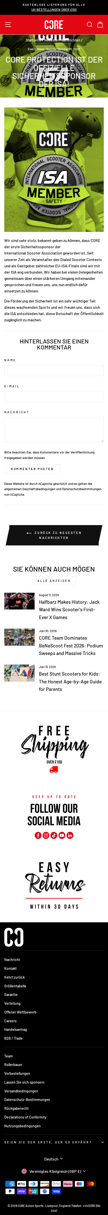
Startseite (33, 40)
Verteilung (12, 1003)
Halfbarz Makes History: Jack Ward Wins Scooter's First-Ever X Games (69, 609)
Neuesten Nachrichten (62, 40)
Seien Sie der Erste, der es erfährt (48, 1142)
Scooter (51, 49)
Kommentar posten (32, 469)
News (40, 49)
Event (31, 49)
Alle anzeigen (54, 580)
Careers (10, 1021)
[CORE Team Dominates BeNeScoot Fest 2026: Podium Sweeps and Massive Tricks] (19, 637)
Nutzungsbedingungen (22, 1126)
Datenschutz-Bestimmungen (27, 1099)
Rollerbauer (13, 1064)
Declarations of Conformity (25, 1117)
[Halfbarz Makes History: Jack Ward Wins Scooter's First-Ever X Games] (19, 601)
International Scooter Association (33, 252)
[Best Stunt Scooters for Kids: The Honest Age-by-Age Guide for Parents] (19, 673)
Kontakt (10, 968)
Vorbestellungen (17, 1073)
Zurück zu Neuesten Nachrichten (57, 535)
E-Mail (12, 386)
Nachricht (16, 412)
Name (10, 360)
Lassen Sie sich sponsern (24, 1082)
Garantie (11, 994)
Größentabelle (15, 986)
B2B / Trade (13, 1038)
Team (8, 1056)
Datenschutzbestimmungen (81, 489)
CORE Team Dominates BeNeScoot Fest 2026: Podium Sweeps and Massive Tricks (71, 645)
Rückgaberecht (16, 1108)
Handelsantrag (15, 1029)
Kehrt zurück (14, 977)
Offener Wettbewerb (20, 1012)
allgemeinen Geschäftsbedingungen (29, 489)
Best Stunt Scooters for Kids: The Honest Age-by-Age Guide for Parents (70, 681)
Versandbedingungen (21, 1091)
